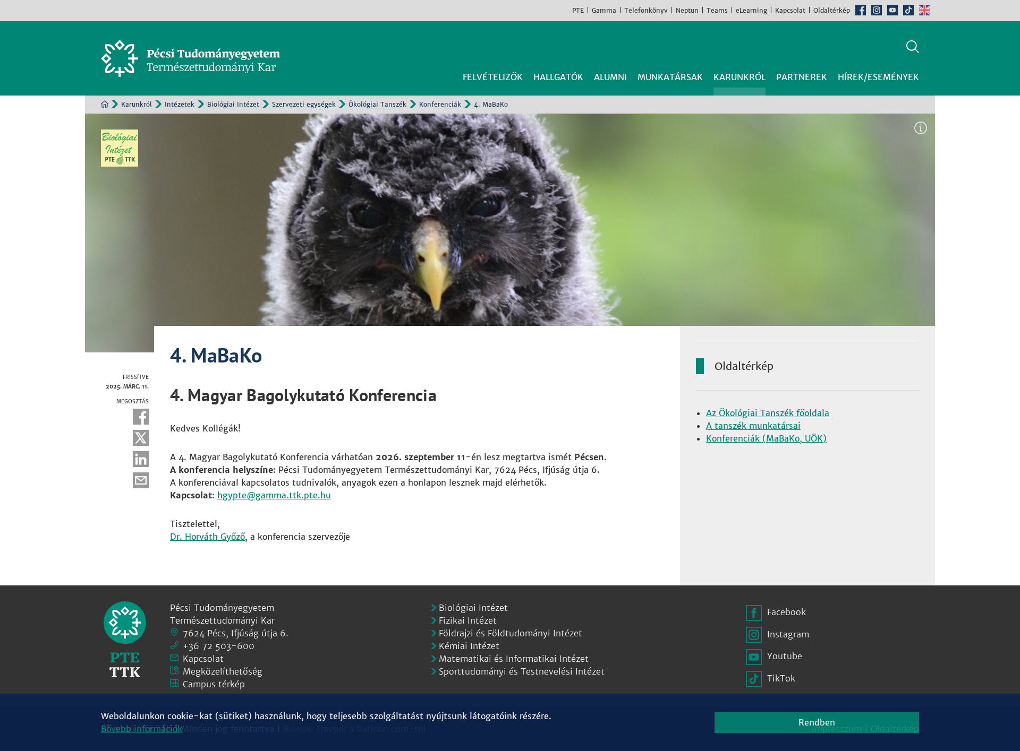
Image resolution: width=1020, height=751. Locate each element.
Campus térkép (214, 684)
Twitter (141, 438)
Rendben (816, 722)
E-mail (141, 480)
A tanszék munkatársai (753, 425)
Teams (717, 10)
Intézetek (179, 104)
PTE (578, 10)
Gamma (604, 10)
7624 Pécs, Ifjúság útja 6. (235, 633)
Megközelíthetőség (222, 671)
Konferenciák (440, 104)
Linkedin (141, 459)
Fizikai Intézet (468, 620)
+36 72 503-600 (218, 646)
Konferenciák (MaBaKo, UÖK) (766, 438)
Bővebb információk (141, 728)
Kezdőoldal (104, 104)
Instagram (876, 10)
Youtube (892, 10)
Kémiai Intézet (469, 646)
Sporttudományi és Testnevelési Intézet (522, 671)
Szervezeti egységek (304, 104)
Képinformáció (920, 128)
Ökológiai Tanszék (377, 104)
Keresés (912, 46)
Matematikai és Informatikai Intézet (514, 658)
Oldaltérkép (831, 10)
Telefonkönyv (646, 10)
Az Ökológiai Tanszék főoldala (767, 413)
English (924, 10)
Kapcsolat (790, 10)
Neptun (687, 10)
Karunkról (136, 104)
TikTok (908, 10)
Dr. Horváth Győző (207, 536)
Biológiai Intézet (233, 104)
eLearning (751, 10)
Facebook (860, 10)
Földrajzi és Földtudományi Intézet (510, 633)
